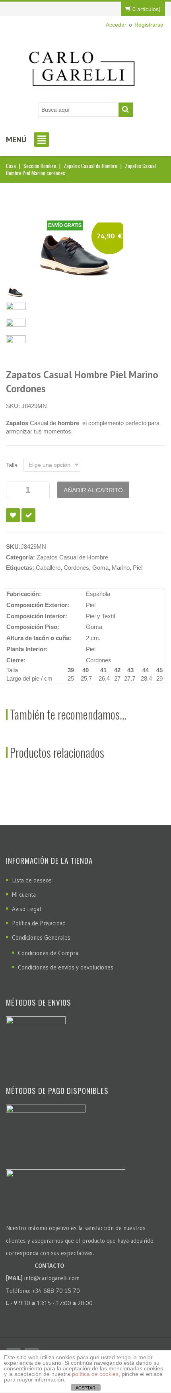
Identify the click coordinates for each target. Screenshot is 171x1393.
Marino (121, 567)
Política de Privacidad (39, 923)
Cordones (76, 567)
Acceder (116, 24)
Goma (100, 567)
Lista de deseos (32, 880)
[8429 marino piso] (16, 324)
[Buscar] (126, 110)
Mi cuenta (24, 894)
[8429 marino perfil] (16, 308)
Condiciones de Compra (48, 953)
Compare (28, 515)
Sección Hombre (39, 166)
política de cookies (95, 1374)
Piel (137, 567)
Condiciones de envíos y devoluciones (65, 967)
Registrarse (148, 24)
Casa (11, 166)
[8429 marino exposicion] (16, 341)
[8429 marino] (76, 253)
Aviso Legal (26, 909)
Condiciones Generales (41, 937)
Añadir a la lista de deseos (13, 515)
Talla (11, 465)
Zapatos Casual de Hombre (90, 166)
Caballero (48, 567)
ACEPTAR (85, 1387)
